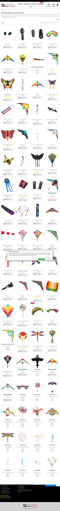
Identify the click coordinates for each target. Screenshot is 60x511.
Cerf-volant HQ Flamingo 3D (52, 497)
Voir (7, 500)
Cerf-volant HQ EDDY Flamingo (7, 497)
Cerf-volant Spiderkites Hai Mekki (23, 497)
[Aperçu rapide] (14, 484)
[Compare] (14, 482)
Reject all (48, 259)
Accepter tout (41, 259)
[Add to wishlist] (14, 480)
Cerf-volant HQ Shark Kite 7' (37, 497)
